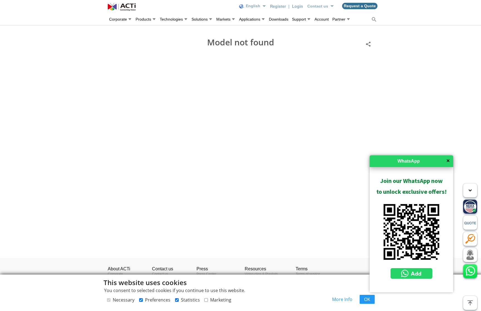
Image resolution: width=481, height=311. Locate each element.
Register (278, 6)
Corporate (115, 274)
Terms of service (308, 274)
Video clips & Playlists (261, 274)
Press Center (206, 274)
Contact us (160, 274)
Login (297, 6)
